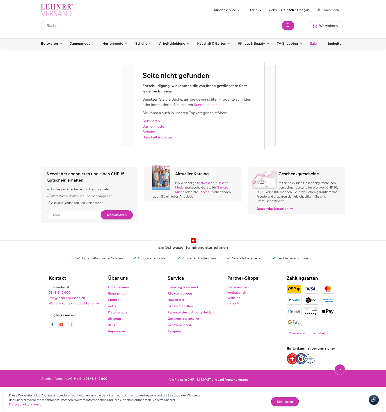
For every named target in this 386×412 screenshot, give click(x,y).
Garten (222, 187)
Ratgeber (175, 331)
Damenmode (153, 126)
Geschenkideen (179, 325)
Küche (179, 192)
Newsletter (176, 300)
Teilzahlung (318, 333)
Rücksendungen (180, 293)
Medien (113, 300)
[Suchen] (288, 25)
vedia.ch (233, 298)
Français (303, 10)
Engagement (118, 293)
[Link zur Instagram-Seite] (70, 324)
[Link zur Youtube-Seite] (62, 324)
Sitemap (114, 319)
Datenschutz (117, 312)
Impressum (116, 331)
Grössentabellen (180, 306)
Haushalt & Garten (157, 137)
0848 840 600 (59, 292)
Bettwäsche (205, 183)
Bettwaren (151, 121)
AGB (111, 325)
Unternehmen (118, 287)
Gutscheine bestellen (272, 209)
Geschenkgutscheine (183, 319)
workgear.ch (236, 292)
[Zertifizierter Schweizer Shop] (292, 358)
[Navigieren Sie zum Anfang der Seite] (339, 369)
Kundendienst (205, 104)
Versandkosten (236, 379)
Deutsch (287, 10)
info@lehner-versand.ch (67, 298)
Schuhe (148, 131)
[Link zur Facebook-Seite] (53, 324)
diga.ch (233, 303)
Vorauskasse (297, 333)
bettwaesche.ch (239, 287)
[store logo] (57, 10)
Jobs (273, 10)
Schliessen (285, 402)
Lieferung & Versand (183, 287)
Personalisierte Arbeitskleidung (191, 312)
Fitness (204, 192)
